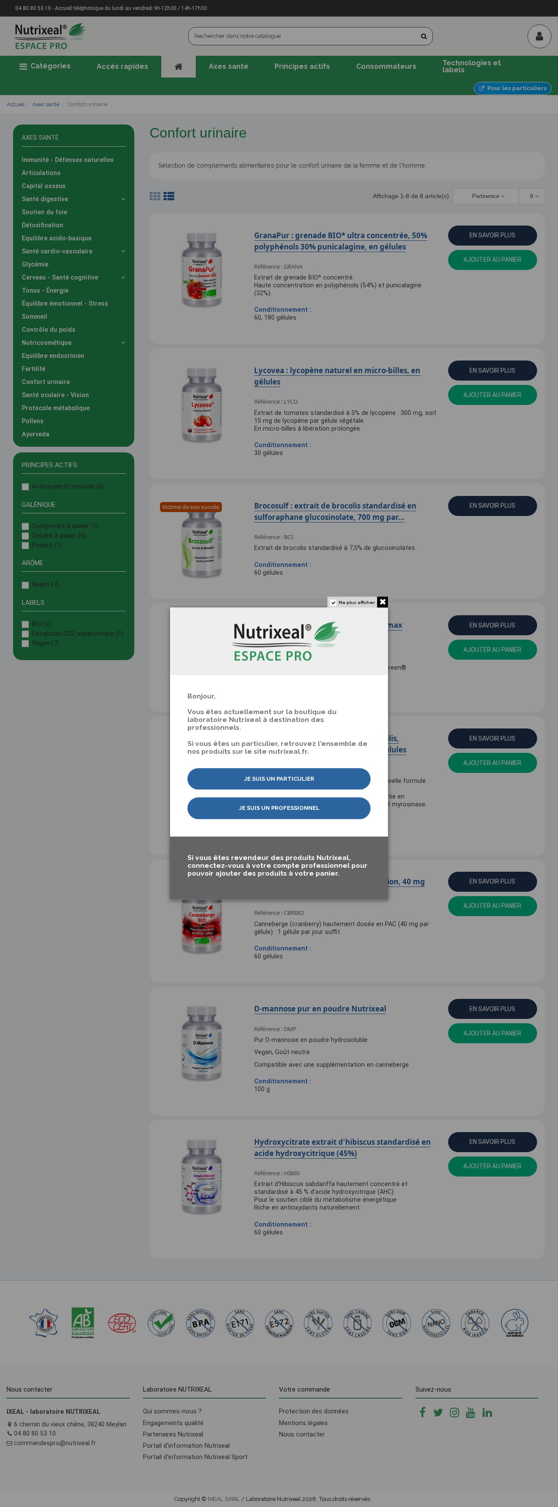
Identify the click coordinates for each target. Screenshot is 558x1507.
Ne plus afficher (357, 602)
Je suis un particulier (279, 778)
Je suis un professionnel (279, 808)
